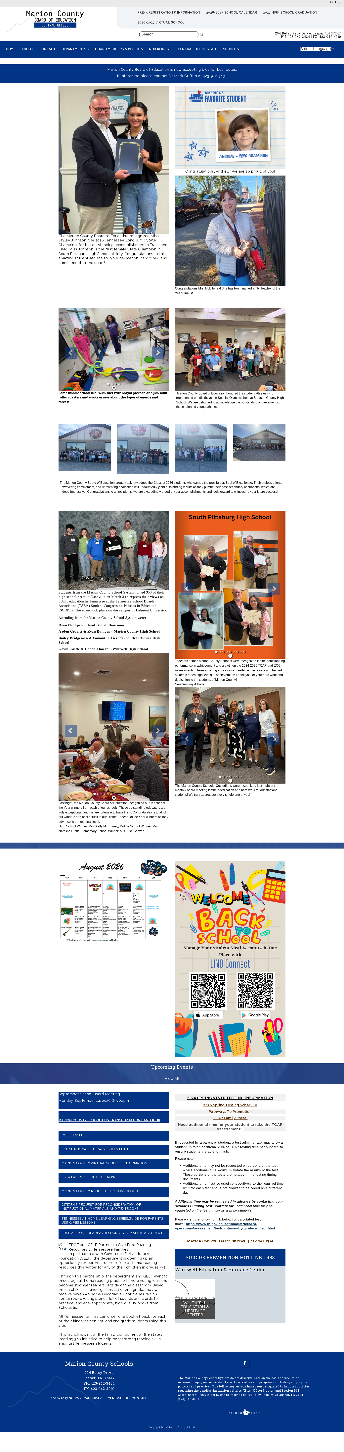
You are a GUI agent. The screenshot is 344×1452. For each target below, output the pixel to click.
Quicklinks (159, 49)
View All (172, 1093)
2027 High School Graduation (290, 12)
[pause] (114, 388)
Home (11, 49)
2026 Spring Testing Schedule (230, 1119)
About (27, 49)
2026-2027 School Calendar (231, 12)
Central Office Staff (197, 49)
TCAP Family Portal (230, 1132)
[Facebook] (245, 1377)
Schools (231, 49)
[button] (67, 349)
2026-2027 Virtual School (161, 22)
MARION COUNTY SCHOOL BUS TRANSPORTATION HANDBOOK (109, 1135)
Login (337, 2)
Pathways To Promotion (230, 1126)
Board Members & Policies (119, 49)
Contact (47, 49)
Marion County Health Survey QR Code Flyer (230, 1255)
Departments (74, 49)
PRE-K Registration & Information (169, 12)
